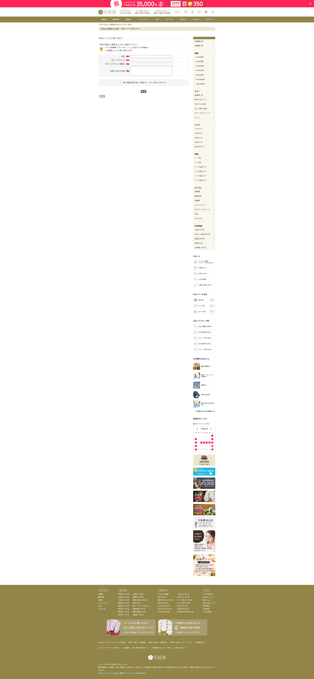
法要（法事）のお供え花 (165, 600)
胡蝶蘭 (197, 192)
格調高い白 (199, 95)
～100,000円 (200, 79)
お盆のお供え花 (182, 606)
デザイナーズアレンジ (202, 209)
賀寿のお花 (199, 243)
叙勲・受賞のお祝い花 (140, 600)
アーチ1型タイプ (200, 167)
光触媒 (197, 201)
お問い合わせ (179, 648)
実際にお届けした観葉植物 (158, 642)
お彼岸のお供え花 (183, 609)
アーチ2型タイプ (200, 171)
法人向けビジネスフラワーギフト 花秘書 (111, 642)
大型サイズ (199, 142)
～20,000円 (199, 61)
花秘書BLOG (200, 642)
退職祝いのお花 (138, 597)
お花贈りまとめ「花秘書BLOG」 (205, 411)
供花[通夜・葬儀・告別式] (185, 612)
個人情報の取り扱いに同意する (135, 83)
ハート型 (198, 158)
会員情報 (206, 609)
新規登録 (206, 606)
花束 (196, 214)
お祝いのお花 (199, 230)
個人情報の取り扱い (139, 648)
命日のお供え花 (163, 603)
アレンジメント (200, 205)
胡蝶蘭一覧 (199, 46)
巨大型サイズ (199, 147)
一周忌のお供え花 (183, 594)
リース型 (198, 162)
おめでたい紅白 (200, 104)
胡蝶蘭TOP (199, 41)
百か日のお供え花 (164, 612)
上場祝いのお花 (138, 594)
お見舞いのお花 (200, 248)
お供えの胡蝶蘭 (163, 594)
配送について (207, 600)
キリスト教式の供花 (183, 603)
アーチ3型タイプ (200, 176)
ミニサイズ (198, 129)
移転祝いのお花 (123, 594)
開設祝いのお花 (123, 612)
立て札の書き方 (208, 594)
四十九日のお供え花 (165, 609)
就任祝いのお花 (123, 600)
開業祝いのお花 (123, 603)
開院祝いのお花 (123, 606)
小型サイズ (199, 133)
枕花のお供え (162, 597)
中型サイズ (199, 138)
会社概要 (126, 648)
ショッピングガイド (104, 648)
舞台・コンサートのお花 (141, 606)
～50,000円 (199, 75)
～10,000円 (199, 57)
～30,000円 (199, 66)
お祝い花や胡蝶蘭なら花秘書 (110, 29)
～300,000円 (200, 84)
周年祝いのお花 (123, 615)
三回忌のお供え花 (183, 597)
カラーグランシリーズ (202, 113)
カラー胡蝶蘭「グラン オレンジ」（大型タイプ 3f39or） (127, 47)
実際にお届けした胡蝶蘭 (136, 642)
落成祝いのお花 (123, 597)
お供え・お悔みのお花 (202, 234)
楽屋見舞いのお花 (139, 609)
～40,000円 (199, 70)
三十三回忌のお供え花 (184, 600)
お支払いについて (209, 597)
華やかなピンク (200, 100)
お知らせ (117, 648)
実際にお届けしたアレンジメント (181, 642)
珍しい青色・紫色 (201, 109)
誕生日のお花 (200, 239)
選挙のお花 (137, 603)
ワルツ (197, 118)
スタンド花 (198, 219)
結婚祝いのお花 (138, 615)
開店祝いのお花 (123, 609)
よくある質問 (207, 612)
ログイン (178, 12)
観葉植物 (198, 196)
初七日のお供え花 (164, 606)
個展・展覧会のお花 (139, 612)
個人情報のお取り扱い (158, 83)
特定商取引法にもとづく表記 (161, 648)
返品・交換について (209, 603)
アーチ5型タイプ (200, 180)
